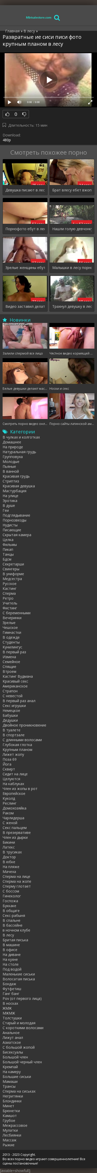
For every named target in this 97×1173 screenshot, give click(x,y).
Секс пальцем (15, 827)
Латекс (9, 847)
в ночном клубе (16, 930)
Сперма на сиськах (19, 1091)
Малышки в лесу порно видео (72, 267)
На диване (12, 954)
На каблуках (13, 783)
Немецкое (11, 710)
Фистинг (10, 608)
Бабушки (10, 715)
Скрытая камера (17, 534)
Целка (8, 539)
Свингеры (11, 568)
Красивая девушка (19, 485)
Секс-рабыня (14, 915)
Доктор (9, 856)
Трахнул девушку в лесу (72, 306)
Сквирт (9, 769)
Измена (9, 656)
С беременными (17, 612)
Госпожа (10, 900)
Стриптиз (11, 481)
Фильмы (10, 544)
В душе (9, 505)
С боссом (11, 891)
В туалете (11, 730)
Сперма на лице (16, 876)
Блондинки (12, 1100)
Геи (6, 510)
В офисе (10, 949)
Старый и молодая (19, 1022)
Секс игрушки (14, 705)
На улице (10, 495)
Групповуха (13, 456)
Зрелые (9, 622)
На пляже (11, 866)
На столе (11, 964)
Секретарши (13, 564)
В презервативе (17, 832)
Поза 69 (10, 759)
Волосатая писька (19, 978)
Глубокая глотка (17, 744)
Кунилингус (12, 647)
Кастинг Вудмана (18, 676)
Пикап (8, 549)
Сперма (9, 593)
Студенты (11, 642)
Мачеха (9, 871)
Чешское (10, 627)
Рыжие (8, 1144)
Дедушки (10, 720)
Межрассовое (15, 1125)
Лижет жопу (13, 754)
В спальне (11, 920)
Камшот (10, 1115)
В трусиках (12, 852)
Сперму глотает (17, 886)
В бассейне (13, 925)
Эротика (10, 500)
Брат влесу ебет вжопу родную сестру (72, 190)
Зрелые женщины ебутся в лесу (25, 267)
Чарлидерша (13, 817)
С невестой (13, 695)
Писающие (12, 529)
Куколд (9, 798)
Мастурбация (14, 490)
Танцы (8, 554)
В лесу (8, 935)
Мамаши (10, 1081)
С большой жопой (19, 1047)
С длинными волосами (22, 739)
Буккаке (9, 905)
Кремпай (10, 1066)
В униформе (13, 573)
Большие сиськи (17, 1076)
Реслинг (10, 803)
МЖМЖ (9, 1013)
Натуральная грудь (19, 451)
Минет (8, 1105)
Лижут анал (13, 1037)
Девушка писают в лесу (25, 190)
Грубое (9, 1120)
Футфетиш (12, 988)
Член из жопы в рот (20, 788)
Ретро (8, 598)
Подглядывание (16, 515)
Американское (15, 686)
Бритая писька (15, 939)
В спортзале (14, 734)
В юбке (9, 861)
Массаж (10, 1140)
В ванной (11, 471)
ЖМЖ (7, 1008)
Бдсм (7, 559)
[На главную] (39, 17)
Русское (10, 583)
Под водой (12, 969)
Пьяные (9, 466)
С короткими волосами (23, 1027)
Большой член (15, 1057)
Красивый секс (15, 681)
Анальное (11, 1032)
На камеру (12, 1071)
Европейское (14, 793)
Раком (8, 813)
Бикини (9, 842)
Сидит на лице (15, 773)
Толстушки (12, 1018)
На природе (13, 446)
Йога (7, 764)
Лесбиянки (12, 1135)
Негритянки (13, 1096)
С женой (10, 822)
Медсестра (12, 578)
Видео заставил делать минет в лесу (25, 306)
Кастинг (10, 588)
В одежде (11, 637)
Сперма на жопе (17, 881)
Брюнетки (11, 1110)
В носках (10, 1003)
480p (7, 139)
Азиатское (12, 1042)
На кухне (10, 959)
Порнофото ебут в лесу (25, 228)
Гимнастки (12, 632)
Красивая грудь (16, 476)
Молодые (11, 461)
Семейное (11, 661)
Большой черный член (22, 1061)
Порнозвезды (14, 520)
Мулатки (10, 1130)
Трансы (9, 1086)
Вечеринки (12, 617)
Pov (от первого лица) (22, 998)
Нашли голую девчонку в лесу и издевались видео (72, 228)
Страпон (10, 690)
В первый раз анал (19, 700)
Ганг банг (11, 993)
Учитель (10, 603)
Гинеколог (12, 895)
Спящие (9, 666)
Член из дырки (15, 837)
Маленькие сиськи (19, 974)
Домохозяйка (14, 808)
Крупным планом (17, 749)
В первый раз (14, 651)
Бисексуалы (13, 1052)
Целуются (11, 778)
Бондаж (9, 983)
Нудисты (10, 525)
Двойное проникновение (24, 725)
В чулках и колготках (21, 437)
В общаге (11, 910)
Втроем (9, 671)
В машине (11, 944)
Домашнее (12, 442)
